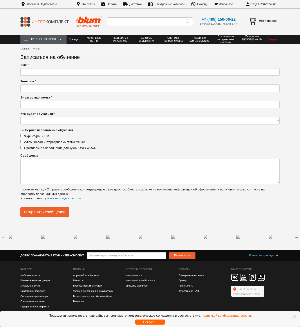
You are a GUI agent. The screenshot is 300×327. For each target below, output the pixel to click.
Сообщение (29, 155)
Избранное (226, 4)
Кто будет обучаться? (37, 113)
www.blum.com (134, 275)
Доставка (135, 4)
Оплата (112, 4)
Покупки (184, 269)
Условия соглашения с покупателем (93, 291)
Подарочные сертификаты (35, 306)
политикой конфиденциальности (226, 315)
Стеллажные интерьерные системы (225, 39)
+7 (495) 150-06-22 (219, 19)
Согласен (150, 322)
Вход (253, 4)
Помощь (202, 4)
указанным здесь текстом (63, 198)
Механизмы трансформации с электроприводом (252, 41)
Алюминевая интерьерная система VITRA (54, 142)
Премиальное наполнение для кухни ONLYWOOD (59, 148)
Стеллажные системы (32, 301)
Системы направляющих (173, 39)
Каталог (26, 269)
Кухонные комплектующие (200, 39)
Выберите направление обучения (46, 130)
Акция (272, 39)
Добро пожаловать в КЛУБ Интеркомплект (52, 255)
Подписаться (182, 255)
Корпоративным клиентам (87, 285)
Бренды (74, 39)
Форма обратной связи (86, 275)
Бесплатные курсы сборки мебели (92, 296)
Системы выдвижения (147, 39)
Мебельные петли (94, 39)
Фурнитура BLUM (36, 136)
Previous (3, 237)
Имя (24, 65)
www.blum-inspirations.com (140, 280)
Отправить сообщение (44, 212)
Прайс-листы (186, 285)
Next (297, 237)
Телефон (28, 81)
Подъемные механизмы (120, 39)
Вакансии (78, 301)
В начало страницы (261, 255)
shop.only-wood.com (137, 285)
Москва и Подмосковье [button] (42, 4)
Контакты (88, 4)
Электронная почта (36, 97)
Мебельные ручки (30, 285)
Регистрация (268, 4)
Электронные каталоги (169, 4)
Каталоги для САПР (189, 291)
